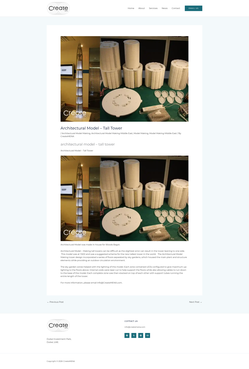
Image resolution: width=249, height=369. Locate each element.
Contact (176, 8)
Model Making (141, 133)
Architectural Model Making (76, 133)
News (165, 8)
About (141, 8)
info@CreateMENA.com (109, 282)
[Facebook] (127, 335)
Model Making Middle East (163, 133)
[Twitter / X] (133, 335)
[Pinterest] (140, 335)
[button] (193, 8)
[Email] (147, 335)
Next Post (195, 302)
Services (153, 8)
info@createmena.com (135, 327)
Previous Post (55, 302)
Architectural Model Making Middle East (112, 133)
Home (131, 8)
